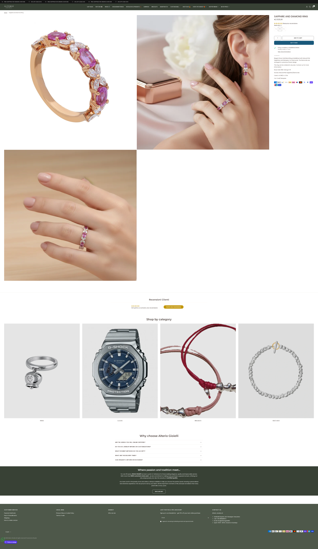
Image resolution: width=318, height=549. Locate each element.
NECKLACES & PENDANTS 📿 (133, 7)
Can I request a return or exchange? (129, 460)
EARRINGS (146, 7)
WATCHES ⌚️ (98, 7)
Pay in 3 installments (10, 515)
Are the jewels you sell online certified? (130, 442)
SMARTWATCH (164, 7)
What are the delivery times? (125, 455)
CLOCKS (119, 420)
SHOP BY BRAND (213, 7)
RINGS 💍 (107, 7)
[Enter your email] (208, 518)
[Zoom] (133, 18)
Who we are (112, 513)
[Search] (309, 6)
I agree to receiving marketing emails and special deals (177, 521)
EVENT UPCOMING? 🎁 (199, 7)
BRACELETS (155, 7)
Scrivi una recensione (173, 307)
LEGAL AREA (60, 509)
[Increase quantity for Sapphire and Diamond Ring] (280, 38)
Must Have (276, 420)
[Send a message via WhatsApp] (3, 540)
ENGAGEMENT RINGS (118, 7)
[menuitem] (90, 7)
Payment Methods (10, 513)
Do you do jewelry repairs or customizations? (133, 447)
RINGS (42, 420)
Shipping (6, 518)
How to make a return (11, 520)
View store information (284, 52)
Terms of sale (60, 515)
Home (5, 12)
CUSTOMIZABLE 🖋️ (175, 7)
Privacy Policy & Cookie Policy (65, 513)
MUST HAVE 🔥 (186, 7)
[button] (278, 23)
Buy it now (294, 43)
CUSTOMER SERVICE (11, 509)
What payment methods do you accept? (130, 451)
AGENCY (111, 509)
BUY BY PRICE (224, 7)
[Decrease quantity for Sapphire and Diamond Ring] (275, 38)
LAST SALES (90, 7)
